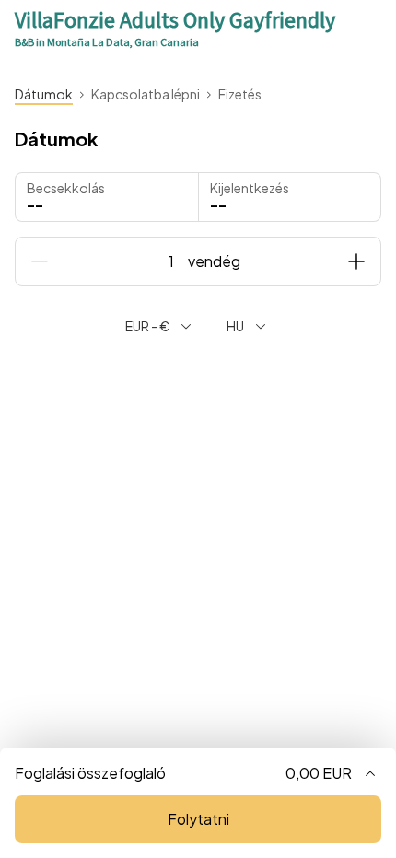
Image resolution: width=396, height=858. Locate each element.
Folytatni (198, 819)
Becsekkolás (66, 187)
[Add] (356, 261)
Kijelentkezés (249, 187)
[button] (290, 197)
